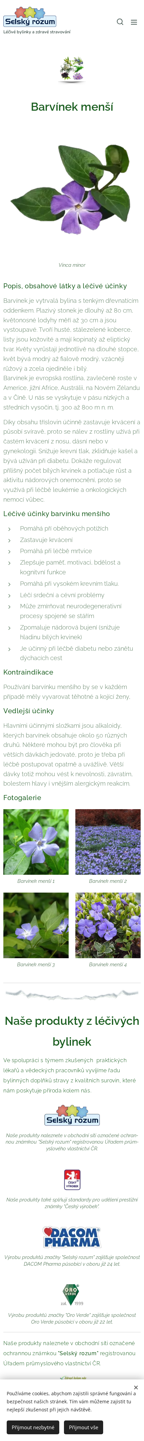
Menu (134, 22)
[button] (120, 21)
